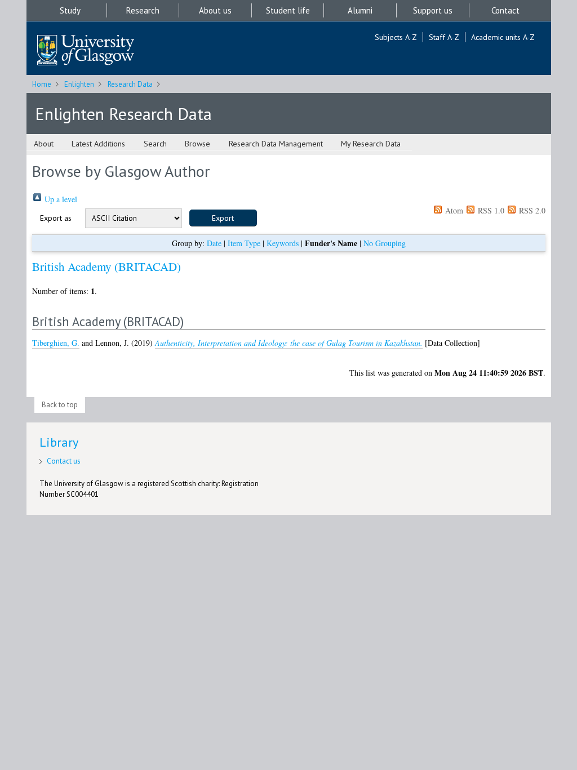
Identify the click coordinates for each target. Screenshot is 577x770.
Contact (505, 10)
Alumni (360, 10)
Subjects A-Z (396, 37)
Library (58, 442)
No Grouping (384, 243)
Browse (197, 144)
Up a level (59, 199)
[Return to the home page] (85, 51)
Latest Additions (98, 144)
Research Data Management (276, 144)
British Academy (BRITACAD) (106, 266)
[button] (223, 218)
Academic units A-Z (503, 37)
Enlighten (79, 84)
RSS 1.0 (490, 210)
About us (215, 10)
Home (41, 84)
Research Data (130, 84)
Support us (432, 10)
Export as (56, 218)
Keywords (283, 243)
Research (142, 10)
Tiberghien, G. (55, 342)
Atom (453, 210)
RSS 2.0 (531, 210)
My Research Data (371, 144)
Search (155, 144)
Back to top (60, 405)
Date (214, 243)
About (44, 144)
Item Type (244, 243)
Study (70, 10)
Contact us (64, 461)
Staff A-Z (444, 37)
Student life (288, 10)
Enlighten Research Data (123, 113)
